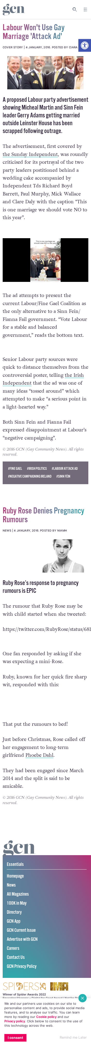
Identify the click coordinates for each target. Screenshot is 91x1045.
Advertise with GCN (22, 939)
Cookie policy (46, 1017)
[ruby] (45, 556)
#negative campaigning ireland (29, 476)
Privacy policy (14, 1021)
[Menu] (85, 9)
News (11, 885)
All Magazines (18, 894)
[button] (84, 45)
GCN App (13, 921)
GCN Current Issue (21, 930)
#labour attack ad (65, 468)
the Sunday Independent (30, 154)
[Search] (75, 9)
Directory (14, 912)
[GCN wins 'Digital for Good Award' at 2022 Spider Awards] (24, 986)
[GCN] (19, 853)
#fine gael (15, 468)
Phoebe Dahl (39, 755)
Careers (13, 948)
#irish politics (37, 468)
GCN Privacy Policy (21, 966)
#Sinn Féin (63, 476)
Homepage (15, 876)
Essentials (15, 864)
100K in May (16, 903)
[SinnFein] (45, 72)
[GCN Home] (14, 9)
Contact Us (16, 957)
